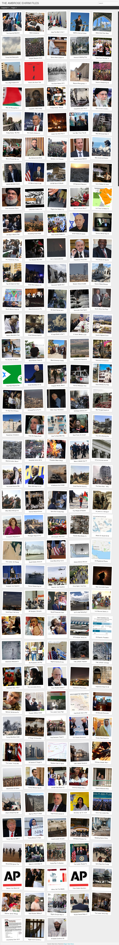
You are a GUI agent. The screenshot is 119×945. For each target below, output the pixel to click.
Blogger (65, 944)
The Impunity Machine (13, 33)
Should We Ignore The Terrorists (15, 864)
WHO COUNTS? (34, 33)
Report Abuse (71, 944)
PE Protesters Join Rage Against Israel (40, 662)
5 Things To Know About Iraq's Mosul (39, 738)
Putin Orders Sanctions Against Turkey (84, 888)
